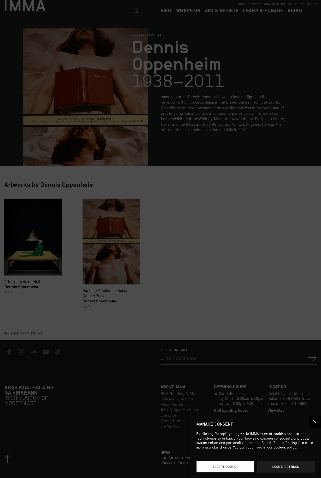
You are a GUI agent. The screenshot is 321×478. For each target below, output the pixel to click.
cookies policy (285, 447)
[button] (315, 422)
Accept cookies (225, 467)
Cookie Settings (285, 467)
